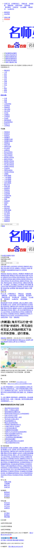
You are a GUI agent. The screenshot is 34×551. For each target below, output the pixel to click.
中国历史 (15, 7)
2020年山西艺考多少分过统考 (15, 441)
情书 (16, 306)
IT (4, 86)
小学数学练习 (15, 3)
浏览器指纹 (23, 299)
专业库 (28, 268)
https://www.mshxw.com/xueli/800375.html (20, 383)
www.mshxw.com (21, 382)
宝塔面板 (15, 303)
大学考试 (24, 270)
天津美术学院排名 (13, 467)
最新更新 (7, 12)
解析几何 (7, 485)
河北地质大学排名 (17, 475)
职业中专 (18, 270)
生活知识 (7, 496)
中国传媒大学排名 (13, 313)
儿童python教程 (23, 303)
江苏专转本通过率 (11, 428)
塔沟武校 (27, 306)
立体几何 (7, 487)
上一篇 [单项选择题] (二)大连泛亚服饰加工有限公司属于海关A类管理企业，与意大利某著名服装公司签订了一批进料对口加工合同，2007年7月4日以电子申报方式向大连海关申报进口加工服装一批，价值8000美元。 (17, 390)
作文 (5, 92)
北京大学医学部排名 (26, 473)
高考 (5, 266)
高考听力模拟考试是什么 (13, 424)
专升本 (12, 268)
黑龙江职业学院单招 (11, 422)
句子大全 (7, 506)
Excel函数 (23, 7)
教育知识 (7, 492)
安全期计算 (15, 297)
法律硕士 (17, 268)
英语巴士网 (11, 341)
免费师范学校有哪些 (12, 430)
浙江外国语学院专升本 (13, 442)
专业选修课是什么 (10, 421)
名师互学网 (4, 317)
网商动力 (23, 341)
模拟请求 (7, 299)
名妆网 (28, 340)
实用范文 (7, 508)
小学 (5, 72)
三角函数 (7, 483)
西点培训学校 (5, 306)
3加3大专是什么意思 (11, 415)
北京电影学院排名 (25, 462)
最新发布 (15, 340)
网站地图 (7, 517)
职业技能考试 (11, 270)
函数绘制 (10, 5)
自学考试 (20, 266)
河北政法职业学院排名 (18, 464)
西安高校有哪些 (10, 439)
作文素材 (7, 504)
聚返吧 (6, 341)
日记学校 (30, 304)
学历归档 (9, 340)
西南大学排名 (8, 308)
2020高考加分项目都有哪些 (14, 437)
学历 (5, 83)
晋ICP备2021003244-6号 (15, 546)
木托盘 (10, 303)
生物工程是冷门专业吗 (13, 426)
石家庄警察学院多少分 (13, 435)
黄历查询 (8, 7)
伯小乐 (18, 341)
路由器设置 (4, 303)
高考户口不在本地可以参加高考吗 (16, 432)
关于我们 (7, 513)
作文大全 (7, 502)
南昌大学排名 (8, 310)
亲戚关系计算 (6, 297)
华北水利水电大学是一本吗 (13, 417)
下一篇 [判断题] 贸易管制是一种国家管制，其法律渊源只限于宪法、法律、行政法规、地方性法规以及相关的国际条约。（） (17, 399)
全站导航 (7, 14)
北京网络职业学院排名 (13, 473)
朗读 (3, 343)
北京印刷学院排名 (25, 310)
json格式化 (11, 9)
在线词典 (27, 5)
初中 (5, 74)
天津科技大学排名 (13, 471)
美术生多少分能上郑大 (12, 419)
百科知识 (7, 494)
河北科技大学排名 (6, 475)
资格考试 (26, 266)
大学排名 (23, 268)
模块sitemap (21, 340)
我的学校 (24, 304)
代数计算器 (7, 482)
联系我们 (7, 515)
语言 (5, 77)
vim (8, 304)
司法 (5, 85)
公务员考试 (13, 266)
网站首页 (7, 70)
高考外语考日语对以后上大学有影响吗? (17, 413)
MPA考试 (7, 268)
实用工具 (7, 3)
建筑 (5, 90)
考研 (8, 266)
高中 (5, 76)
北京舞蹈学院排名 (13, 462)
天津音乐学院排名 (25, 467)
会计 (5, 79)
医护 (5, 88)
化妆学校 (21, 306)
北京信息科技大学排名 (21, 315)
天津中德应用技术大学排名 (13, 466)
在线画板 (28, 293)
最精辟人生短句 (17, 308)
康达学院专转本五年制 (12, 408)
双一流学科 (12, 304)
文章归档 (9, 540)
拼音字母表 (18, 5)
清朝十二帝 (16, 310)
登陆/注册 (7, 17)
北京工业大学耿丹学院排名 (19, 469)
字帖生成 (24, 3)
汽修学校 (12, 306)
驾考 (5, 81)
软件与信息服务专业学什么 (14, 433)
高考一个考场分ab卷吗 (12, 410)
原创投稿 (7, 19)
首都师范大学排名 (25, 313)
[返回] (3, 226)
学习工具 (3, 293)
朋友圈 (4, 304)
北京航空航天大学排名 (18, 312)
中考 (2, 266)
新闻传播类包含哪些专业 (12, 412)
